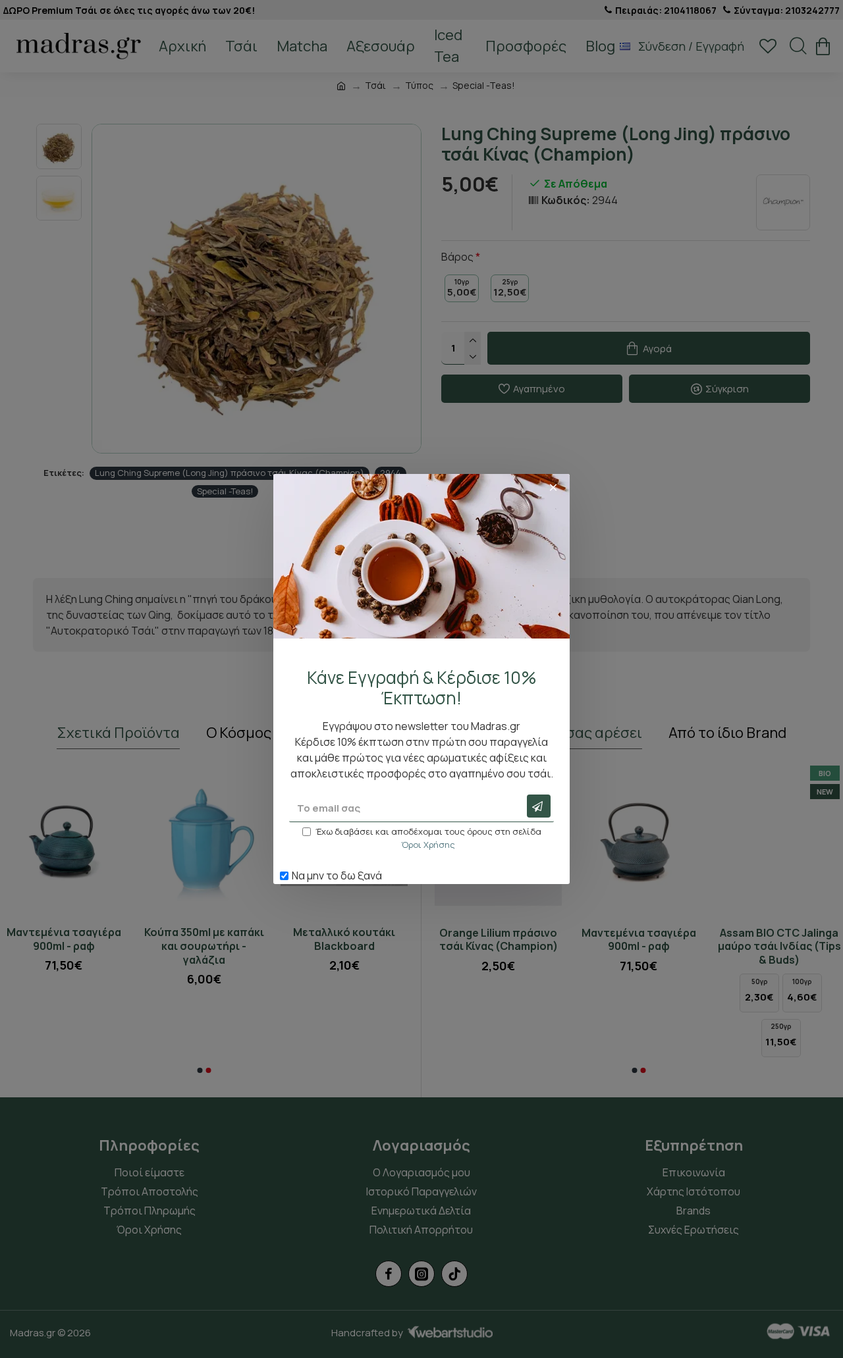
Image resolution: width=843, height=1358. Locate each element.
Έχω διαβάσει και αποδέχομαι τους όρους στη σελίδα (428, 837)
